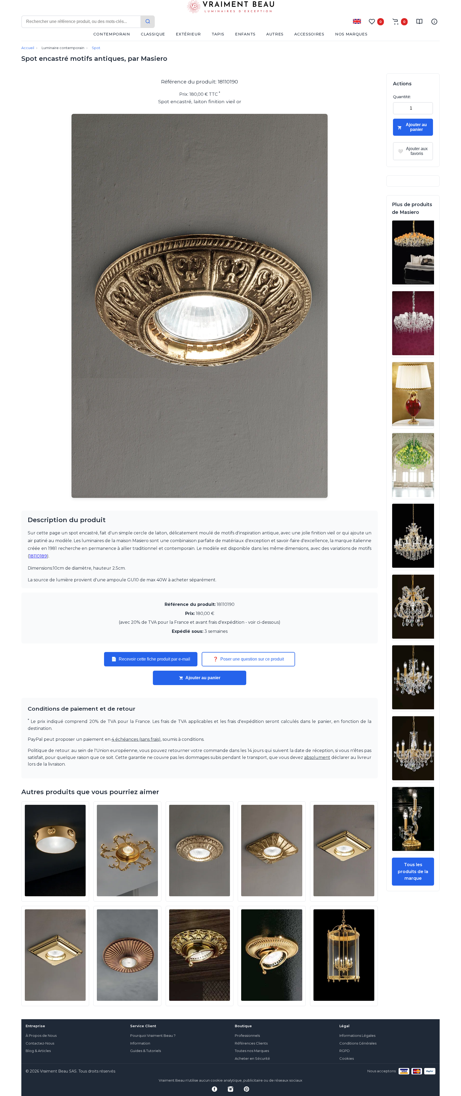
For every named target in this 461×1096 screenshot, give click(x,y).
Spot (96, 48)
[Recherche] (148, 21)
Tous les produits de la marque (413, 871)
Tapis (218, 34)
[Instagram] (230, 1089)
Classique (153, 34)
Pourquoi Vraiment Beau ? (153, 1036)
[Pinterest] (246, 1089)
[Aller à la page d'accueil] (230, 7)
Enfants (245, 34)
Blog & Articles (38, 1051)
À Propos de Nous (41, 1036)
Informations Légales (357, 1036)
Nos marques (351, 34)
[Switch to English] (357, 21)
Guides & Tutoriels (145, 1051)
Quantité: (402, 96)
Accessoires (309, 34)
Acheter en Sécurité (252, 1059)
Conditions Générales (357, 1043)
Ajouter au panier (202, 677)
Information (140, 1043)
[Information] (434, 21)
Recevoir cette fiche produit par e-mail (150, 659)
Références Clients (251, 1043)
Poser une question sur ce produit (248, 659)
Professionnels (247, 1036)
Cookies (346, 1059)
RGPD (344, 1051)
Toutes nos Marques (252, 1051)
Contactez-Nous (40, 1043)
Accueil (27, 48)
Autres (275, 34)
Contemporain (111, 34)
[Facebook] (214, 1089)
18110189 (38, 556)
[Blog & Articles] (419, 21)
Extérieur (188, 34)
